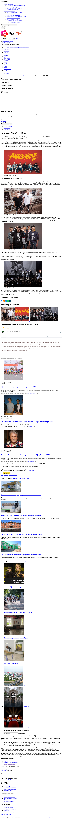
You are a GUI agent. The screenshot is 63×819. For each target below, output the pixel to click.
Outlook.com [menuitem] (7, 128)
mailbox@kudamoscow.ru (10, 779)
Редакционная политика (10, 787)
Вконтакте (6, 761)
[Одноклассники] (4, 301)
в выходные (18, 47)
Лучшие (8, 336)
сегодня (9, 47)
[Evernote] (8, 301)
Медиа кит (6, 810)
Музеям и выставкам (9, 799)
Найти (2, 27)
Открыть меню (4, 24)
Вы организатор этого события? (9, 475)
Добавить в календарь (6, 123)
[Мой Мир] (6, 301)
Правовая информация (10, 789)
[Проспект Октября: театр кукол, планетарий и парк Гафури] (11, 512)
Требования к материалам (10, 798)
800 (30, 426)
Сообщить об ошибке (9, 777)
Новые (2, 336)
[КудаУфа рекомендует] (13, 706)
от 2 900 (32, 393)
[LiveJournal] (10, 301)
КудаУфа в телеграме (9, 764)
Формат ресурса (8, 790)
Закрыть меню (13, 24)
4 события (26, 706)
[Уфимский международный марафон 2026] (31, 370)
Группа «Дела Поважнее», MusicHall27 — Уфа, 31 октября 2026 (27, 422)
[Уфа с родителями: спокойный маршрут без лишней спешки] (11, 551)
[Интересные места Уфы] (13, 685)
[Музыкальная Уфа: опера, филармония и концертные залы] (11, 492)
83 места (26, 685)
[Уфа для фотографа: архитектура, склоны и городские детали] (11, 531)
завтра (13, 47)
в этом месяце (25, 47)
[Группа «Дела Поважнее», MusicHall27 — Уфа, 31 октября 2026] (31, 405)
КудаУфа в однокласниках (11, 762)
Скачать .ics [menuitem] (7, 129)
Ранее (14, 336)
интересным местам (7, 41)
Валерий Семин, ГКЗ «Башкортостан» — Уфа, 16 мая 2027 (25, 455)
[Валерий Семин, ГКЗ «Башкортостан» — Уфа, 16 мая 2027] (31, 438)
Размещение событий (9, 797)
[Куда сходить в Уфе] (17, 37)
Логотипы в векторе (9, 811)
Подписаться (21, 733)
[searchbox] (31, 28)
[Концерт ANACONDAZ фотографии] (8, 321)
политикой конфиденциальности (48, 817)
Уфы (17, 38)
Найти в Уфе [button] (4, 1)
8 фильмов (26, 727)
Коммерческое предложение (11, 809)
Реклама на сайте (8, 807)
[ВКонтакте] (1, 301)
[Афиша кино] (13, 727)
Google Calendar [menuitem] (8, 126)
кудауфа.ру (3, 770)
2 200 (31, 461)
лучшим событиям (6, 42)
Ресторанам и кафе (9, 801)
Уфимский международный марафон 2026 (18, 387)
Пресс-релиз (7, 786)
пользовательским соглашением (30, 817)
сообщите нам (30, 470)
